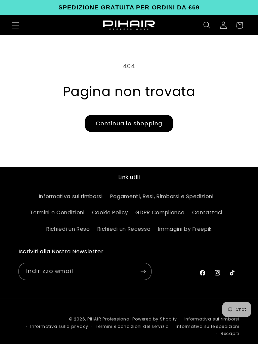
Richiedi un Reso (68, 228)
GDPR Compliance (159, 212)
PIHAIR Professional (109, 319)
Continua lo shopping (129, 123)
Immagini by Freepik (185, 228)
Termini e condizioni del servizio (132, 326)
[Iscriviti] (143, 271)
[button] (15, 25)
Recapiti (230, 333)
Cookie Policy (110, 212)
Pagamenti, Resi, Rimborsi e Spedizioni (162, 196)
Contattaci (207, 212)
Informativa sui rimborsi (71, 196)
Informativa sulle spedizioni (208, 326)
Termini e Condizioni (57, 212)
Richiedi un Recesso (124, 228)
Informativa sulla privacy (59, 326)
